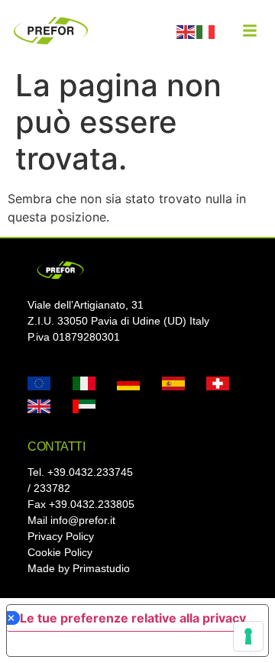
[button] (249, 30)
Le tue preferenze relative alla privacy (133, 618)
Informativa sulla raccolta (94, 644)
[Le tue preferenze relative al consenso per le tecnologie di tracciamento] (248, 636)
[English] (186, 30)
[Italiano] (206, 30)
